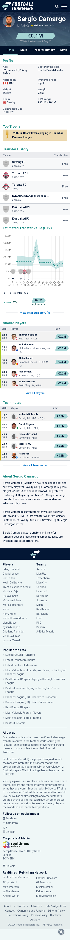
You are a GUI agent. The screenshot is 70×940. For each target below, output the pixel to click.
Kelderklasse (43, 891)
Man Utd (41, 573)
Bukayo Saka (10, 595)
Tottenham (43, 578)
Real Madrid (43, 609)
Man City (41, 582)
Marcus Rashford (13, 604)
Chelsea (41, 587)
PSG (38, 622)
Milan (39, 604)
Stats (23, 49)
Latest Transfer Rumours (20, 659)
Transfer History (44, 49)
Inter (39, 618)
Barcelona (42, 613)
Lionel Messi (10, 622)
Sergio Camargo (41, 19)
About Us (9, 906)
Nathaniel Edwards (28, 414)
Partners (23, 906)
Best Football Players (17, 707)
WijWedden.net (11, 891)
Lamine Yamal (11, 640)
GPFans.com (43, 882)
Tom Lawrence (27, 381)
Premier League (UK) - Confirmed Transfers (31, 697)
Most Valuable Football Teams (23, 717)
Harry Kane (9, 613)
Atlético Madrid (45, 631)
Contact (10, 910)
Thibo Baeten (26, 358)
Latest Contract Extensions (21, 665)
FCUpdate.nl (10, 882)
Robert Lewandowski (15, 618)
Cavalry (29, 486)
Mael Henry (25, 444)
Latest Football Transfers (20, 654)
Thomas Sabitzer (28, 335)
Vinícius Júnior (11, 636)
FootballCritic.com (46, 878)
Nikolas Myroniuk (28, 434)
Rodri (6, 609)
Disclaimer (56, 915)
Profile (10, 49)
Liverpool (41, 591)
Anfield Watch (11, 895)
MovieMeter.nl (11, 886)
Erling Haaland (11, 569)
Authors (35, 919)
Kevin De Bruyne (12, 582)
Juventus (41, 600)
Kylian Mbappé (12, 627)
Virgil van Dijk (11, 591)
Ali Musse (24, 453)
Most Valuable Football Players (23, 712)
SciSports (8, 774)
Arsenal (41, 569)
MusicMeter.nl (44, 886)
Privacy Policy (39, 915)
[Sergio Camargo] (9, 21)
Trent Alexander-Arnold (17, 587)
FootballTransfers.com (16, 877)
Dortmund (42, 595)
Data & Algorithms (55, 906)
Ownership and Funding (31, 910)
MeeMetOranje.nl (46, 895)
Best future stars (15, 723)
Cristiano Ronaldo (13, 631)
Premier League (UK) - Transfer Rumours (29, 702)
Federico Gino (26, 344)
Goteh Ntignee (27, 424)
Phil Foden (9, 578)
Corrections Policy (18, 915)
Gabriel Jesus (11, 573)
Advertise (36, 906)
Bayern (40, 627)
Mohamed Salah (12, 600)
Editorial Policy (56, 910)
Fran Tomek (25, 371)
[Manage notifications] (61, 932)
